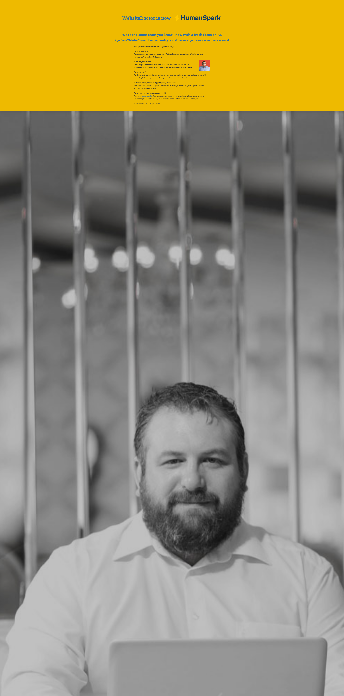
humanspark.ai (147, 96)
